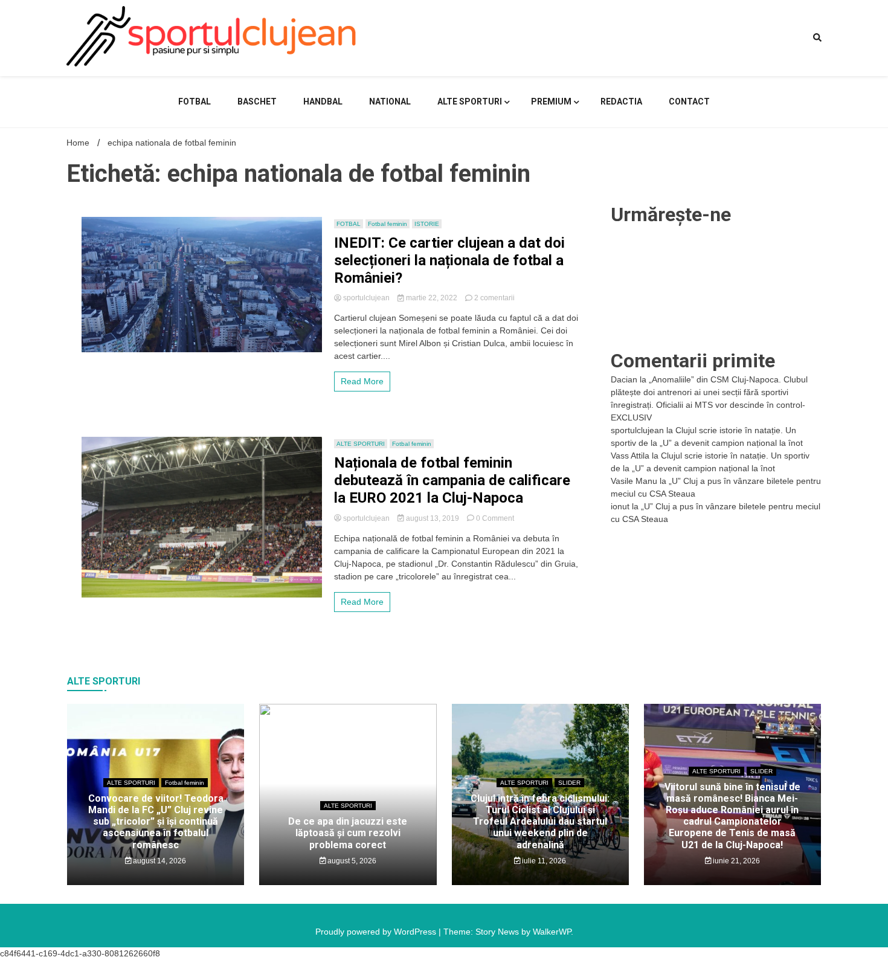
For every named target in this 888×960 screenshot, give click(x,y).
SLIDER (569, 782)
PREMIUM (551, 101)
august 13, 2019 (432, 518)
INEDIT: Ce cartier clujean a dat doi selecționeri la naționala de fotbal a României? (449, 260)
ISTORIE (426, 224)
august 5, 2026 (351, 861)
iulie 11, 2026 (543, 861)
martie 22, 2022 (431, 298)
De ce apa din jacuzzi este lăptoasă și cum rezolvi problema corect (347, 833)
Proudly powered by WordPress (377, 931)
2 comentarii (494, 298)
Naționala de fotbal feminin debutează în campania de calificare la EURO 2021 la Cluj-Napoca (452, 480)
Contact (689, 101)
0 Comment (495, 518)
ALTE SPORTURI (469, 101)
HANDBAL (323, 101)
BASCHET (257, 101)
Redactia (621, 101)
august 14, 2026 (158, 861)
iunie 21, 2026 (735, 861)
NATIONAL (390, 101)
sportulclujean (366, 298)
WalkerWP (552, 931)
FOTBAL (194, 101)
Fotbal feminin (387, 224)
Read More (362, 381)
